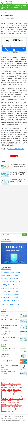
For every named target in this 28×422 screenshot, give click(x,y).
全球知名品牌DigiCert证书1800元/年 (10, 272)
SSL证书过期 (4, 398)
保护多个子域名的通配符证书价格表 (10, 281)
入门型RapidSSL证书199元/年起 (9, 285)
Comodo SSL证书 (5, 385)
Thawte (23, 398)
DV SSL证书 (4, 387)
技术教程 (3, 8)
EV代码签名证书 (18, 387)
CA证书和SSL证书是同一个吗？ (8, 360)
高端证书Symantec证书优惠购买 (9, 275)
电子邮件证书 (18, 406)
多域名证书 (12, 404)
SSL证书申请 (12, 396)
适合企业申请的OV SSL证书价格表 (10, 294)
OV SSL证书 (11, 391)
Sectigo (20, 92)
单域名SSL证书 (12, 402)
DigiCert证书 (18, 385)
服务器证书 (4, 406)
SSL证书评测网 (7, 416)
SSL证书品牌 (10, 5)
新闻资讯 (16, 7)
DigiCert (12, 385)
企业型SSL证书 (12, 400)
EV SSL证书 (11, 387)
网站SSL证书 (4, 409)
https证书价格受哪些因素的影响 (16, 149)
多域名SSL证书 (5, 404)
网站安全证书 (12, 409)
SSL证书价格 (10, 393)
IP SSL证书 (4, 391)
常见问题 (23, 7)
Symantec (18, 398)
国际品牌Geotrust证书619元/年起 (9, 278)
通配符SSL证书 (19, 409)
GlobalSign (9, 389)
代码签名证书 (24, 5)
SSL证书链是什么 (5, 354)
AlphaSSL (4, 383)
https (11, 152)
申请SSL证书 (11, 406)
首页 (2, 5)
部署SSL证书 (11, 411)
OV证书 (16, 391)
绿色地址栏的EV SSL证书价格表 (9, 297)
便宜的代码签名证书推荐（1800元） (10, 304)
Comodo (18, 383)
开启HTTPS (6, 128)
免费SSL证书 (4, 7)
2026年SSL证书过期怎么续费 (8, 371)
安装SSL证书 (18, 404)
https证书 (15, 152)
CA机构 (9, 383)
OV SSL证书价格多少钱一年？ (8, 348)
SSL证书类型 (17, 5)
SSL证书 (4, 393)
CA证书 (13, 383)
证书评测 (9, 7)
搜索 (24, 234)
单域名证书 (19, 402)
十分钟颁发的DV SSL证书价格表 (9, 291)
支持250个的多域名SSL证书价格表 (10, 301)
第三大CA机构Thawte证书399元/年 (10, 288)
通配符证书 (4, 411)
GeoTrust (4, 389)
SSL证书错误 (11, 398)
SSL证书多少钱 (5, 396)
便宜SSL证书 (19, 400)
